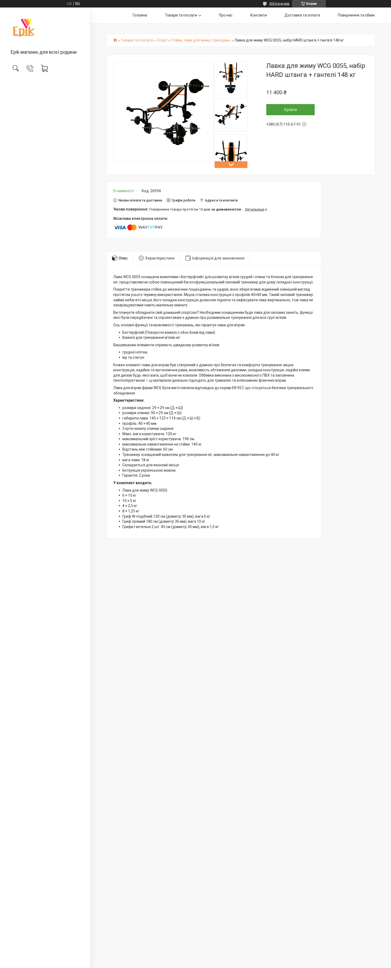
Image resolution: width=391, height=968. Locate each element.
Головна (140, 15)
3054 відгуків (279, 4)
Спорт (162, 40)
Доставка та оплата (302, 15)
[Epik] (45, 28)
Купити (290, 110)
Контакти (258, 15)
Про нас (225, 15)
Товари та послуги (181, 15)
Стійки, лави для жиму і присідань (200, 40)
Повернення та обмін (356, 15)
